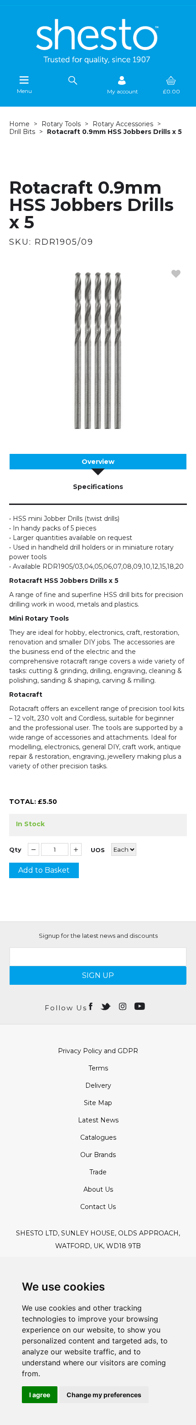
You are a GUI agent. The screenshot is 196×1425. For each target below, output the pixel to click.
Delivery (98, 1085)
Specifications (98, 487)
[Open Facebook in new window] (91, 1005)
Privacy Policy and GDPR (98, 1051)
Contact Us (98, 1207)
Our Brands (98, 1155)
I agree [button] (39, 1395)
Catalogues (98, 1137)
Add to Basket (44, 870)
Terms (98, 1068)
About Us (98, 1189)
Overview (98, 462)
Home (19, 124)
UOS (98, 850)
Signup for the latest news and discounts (98, 935)
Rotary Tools (61, 124)
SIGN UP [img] (98, 975)
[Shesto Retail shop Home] (98, 61)
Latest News (98, 1120)
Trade (98, 1172)
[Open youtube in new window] (140, 1005)
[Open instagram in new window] (123, 1005)
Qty (15, 850)
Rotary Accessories (123, 124)
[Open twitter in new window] (106, 1005)
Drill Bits (22, 132)
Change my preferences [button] (104, 1395)
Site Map (98, 1103)
